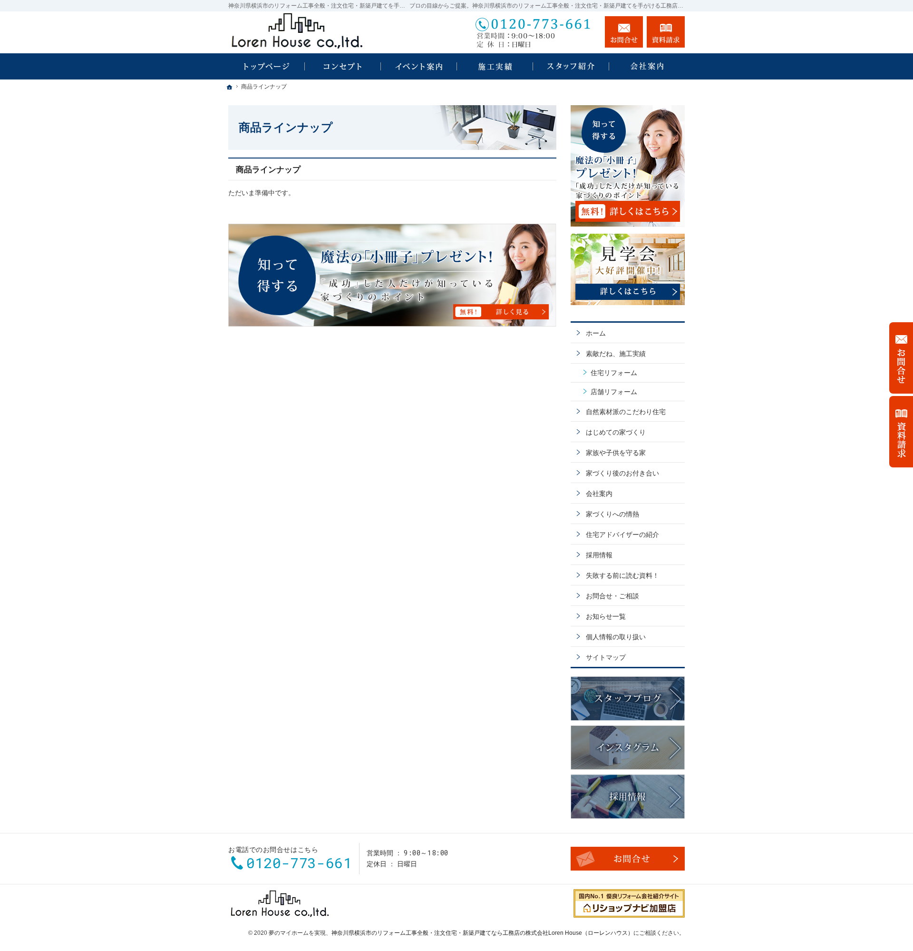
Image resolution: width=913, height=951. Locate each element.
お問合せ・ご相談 (612, 596)
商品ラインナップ (268, 169)
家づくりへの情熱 (612, 514)
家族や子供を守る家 (616, 452)
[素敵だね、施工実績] (494, 66)
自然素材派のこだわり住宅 (626, 412)
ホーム (596, 333)
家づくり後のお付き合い (622, 473)
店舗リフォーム (614, 392)
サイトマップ (606, 657)
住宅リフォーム (614, 372)
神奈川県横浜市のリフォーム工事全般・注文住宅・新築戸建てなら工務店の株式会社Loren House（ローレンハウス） (482, 933)
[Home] (266, 66)
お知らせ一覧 (606, 616)
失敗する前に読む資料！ (622, 575)
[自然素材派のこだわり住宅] (342, 66)
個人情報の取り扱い (616, 637)
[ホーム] (229, 87)
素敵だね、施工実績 (616, 353)
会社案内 (599, 493)
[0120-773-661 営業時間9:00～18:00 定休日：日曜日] (534, 32)
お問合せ (624, 32)
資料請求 (666, 32)
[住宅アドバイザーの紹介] (571, 66)
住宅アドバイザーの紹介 (622, 534)
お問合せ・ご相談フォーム (628, 859)
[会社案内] (647, 66)
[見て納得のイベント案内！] (418, 66)
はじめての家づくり (616, 432)
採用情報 (599, 555)
